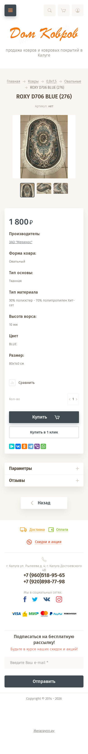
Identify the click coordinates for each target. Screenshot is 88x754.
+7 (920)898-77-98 (44, 581)
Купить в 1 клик (44, 432)
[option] (44, 146)
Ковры (33, 82)
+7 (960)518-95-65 (44, 575)
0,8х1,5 (51, 82)
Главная (13, 82)
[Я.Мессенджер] (11, 446)
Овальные (72, 82)
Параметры (20, 468)
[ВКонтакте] (18, 446)
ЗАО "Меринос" (20, 242)
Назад (44, 502)
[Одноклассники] (24, 446)
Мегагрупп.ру (44, 731)
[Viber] (37, 446)
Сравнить (26, 383)
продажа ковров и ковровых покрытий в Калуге (44, 53)
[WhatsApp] (43, 446)
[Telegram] (30, 446)
